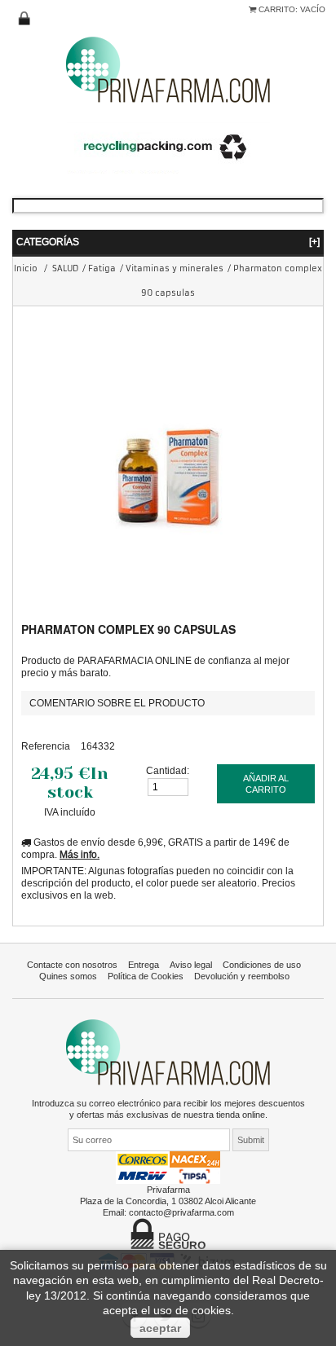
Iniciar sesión (24, 19)
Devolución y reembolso (242, 976)
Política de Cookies (145, 976)
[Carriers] (168, 1166)
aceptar (160, 1328)
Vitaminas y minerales (174, 268)
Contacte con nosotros (72, 964)
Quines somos (68, 976)
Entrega (143, 964)
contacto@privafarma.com (181, 1212)
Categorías (168, 241)
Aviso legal (191, 964)
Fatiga (102, 268)
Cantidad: (167, 770)
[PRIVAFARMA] (168, 69)
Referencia (45, 746)
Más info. (79, 854)
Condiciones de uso (262, 964)
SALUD (65, 268)
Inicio (26, 268)
